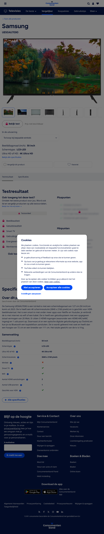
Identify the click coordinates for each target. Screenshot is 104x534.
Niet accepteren (32, 287)
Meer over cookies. (52, 281)
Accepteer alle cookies (58, 287)
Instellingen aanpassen (31, 294)
